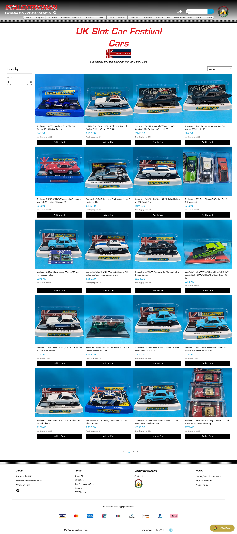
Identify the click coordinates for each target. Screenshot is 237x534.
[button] (179, 11)
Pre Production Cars (84, 484)
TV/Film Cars (81, 492)
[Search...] (210, 11)
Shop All (79, 476)
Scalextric (79, 488)
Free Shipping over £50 (44, 137)
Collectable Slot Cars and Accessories (28, 12)
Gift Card (79, 480)
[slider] (8, 82)
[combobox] (219, 68)
